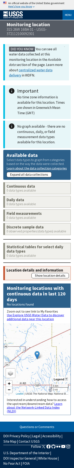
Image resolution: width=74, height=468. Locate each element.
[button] (37, 355)
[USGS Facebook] (48, 448)
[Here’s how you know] (37, 5)
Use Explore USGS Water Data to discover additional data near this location (35, 317)
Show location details (50, 275)
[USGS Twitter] (43, 448)
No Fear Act (11, 463)
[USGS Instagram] (68, 448)
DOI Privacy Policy (16, 436)
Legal (36, 436)
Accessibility (51, 436)
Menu (68, 15)
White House (47, 458)
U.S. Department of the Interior (26, 453)
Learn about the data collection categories (37, 168)
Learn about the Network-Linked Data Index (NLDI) (34, 407)
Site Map (9, 441)
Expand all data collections (29, 174)
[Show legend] (66, 379)
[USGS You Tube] (63, 448)
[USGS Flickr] (58, 448)
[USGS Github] (53, 448)
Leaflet (19, 393)
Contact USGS (29, 441)
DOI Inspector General (19, 458)
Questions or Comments (37, 427)
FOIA (26, 463)
